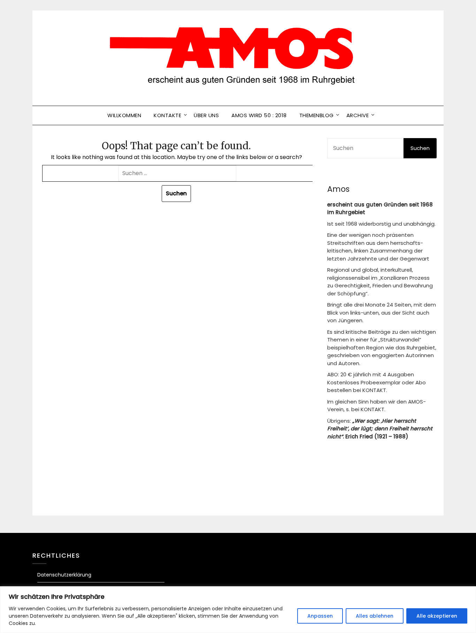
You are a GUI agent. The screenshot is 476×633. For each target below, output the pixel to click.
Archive (357, 115)
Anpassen (320, 615)
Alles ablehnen (374, 615)
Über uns (206, 115)
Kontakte (167, 115)
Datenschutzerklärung (64, 574)
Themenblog (316, 115)
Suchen (420, 148)
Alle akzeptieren (436, 615)
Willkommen (124, 115)
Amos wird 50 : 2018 (259, 115)
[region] (238, 609)
